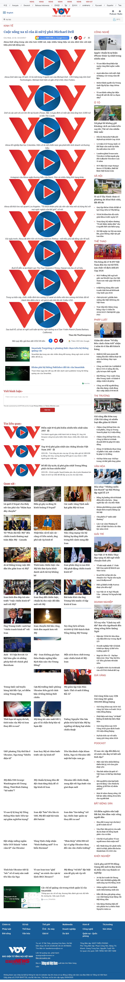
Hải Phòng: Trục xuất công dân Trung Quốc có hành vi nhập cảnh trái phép (108, 378)
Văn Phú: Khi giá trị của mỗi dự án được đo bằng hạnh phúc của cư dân (108, 831)
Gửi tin (47, 410)
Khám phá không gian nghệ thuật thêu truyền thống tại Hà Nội (109, 509)
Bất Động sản (103, 803)
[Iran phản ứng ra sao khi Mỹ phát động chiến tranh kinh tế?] (77, 555)
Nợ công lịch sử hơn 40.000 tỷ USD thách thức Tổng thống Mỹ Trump (77, 629)
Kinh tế (86, 924)
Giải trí (45, 933)
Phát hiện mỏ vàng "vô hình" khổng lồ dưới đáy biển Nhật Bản (109, 719)
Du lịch (65, 933)
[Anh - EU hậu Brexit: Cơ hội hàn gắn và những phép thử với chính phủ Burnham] (17, 644)
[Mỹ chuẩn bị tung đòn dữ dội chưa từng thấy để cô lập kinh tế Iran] (47, 770)
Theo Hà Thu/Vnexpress (80, 335)
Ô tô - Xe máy (48, 929)
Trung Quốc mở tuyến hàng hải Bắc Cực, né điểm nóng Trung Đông (17, 690)
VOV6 (79, 2)
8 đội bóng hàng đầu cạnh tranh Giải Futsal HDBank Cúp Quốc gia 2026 (108, 290)
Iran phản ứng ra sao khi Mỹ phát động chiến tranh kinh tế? (77, 568)
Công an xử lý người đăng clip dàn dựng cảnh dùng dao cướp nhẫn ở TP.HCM (108, 388)
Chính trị (6, 924)
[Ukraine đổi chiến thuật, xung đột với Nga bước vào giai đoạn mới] (77, 770)
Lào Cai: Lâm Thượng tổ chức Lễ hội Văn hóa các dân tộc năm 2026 (109, 526)
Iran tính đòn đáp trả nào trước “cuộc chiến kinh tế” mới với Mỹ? (17, 600)
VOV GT (89, 2)
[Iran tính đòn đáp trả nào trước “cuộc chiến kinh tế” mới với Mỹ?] (17, 587)
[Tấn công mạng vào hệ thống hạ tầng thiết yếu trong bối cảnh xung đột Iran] (77, 522)
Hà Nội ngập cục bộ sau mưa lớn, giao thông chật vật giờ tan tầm (109, 233)
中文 (5, 5)
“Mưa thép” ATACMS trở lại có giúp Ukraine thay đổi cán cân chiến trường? (77, 844)
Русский (98, 5)
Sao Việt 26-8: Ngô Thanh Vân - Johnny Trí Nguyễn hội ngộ (109, 594)
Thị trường (108, 924)
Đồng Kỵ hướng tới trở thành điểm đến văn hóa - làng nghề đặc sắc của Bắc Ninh (109, 500)
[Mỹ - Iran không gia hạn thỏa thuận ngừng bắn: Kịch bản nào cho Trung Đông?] (47, 644)
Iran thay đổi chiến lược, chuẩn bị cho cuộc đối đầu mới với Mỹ (47, 600)
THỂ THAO (100, 241)
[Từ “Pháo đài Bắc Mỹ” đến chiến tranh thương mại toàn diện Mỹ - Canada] (17, 522)
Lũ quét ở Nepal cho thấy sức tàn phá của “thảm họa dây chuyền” (17, 507)
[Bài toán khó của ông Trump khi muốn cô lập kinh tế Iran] (77, 587)
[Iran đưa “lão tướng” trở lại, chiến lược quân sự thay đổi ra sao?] (77, 802)
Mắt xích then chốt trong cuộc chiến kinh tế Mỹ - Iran (77, 658)
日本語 (57, 5)
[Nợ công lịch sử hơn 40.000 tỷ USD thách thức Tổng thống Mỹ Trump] (77, 615)
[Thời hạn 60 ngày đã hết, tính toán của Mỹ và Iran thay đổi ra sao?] (17, 709)
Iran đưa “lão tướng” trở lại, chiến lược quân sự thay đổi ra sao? (76, 815)
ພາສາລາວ (86, 5)
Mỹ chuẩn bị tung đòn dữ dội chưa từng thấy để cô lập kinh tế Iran (46, 783)
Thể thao (26, 929)
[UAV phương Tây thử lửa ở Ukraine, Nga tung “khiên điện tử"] (17, 741)
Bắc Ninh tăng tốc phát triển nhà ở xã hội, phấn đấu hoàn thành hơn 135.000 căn (109, 848)
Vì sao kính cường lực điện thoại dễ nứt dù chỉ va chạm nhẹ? (108, 95)
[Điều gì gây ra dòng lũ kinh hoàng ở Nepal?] (47, 494)
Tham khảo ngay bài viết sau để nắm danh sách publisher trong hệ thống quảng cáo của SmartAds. (59, 372)
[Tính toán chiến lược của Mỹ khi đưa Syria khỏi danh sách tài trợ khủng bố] (47, 555)
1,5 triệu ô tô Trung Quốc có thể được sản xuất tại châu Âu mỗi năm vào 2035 (108, 146)
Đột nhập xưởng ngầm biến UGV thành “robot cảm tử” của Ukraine (15, 844)
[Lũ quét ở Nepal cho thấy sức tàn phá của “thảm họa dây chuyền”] (17, 494)
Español (110, 5)
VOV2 (41, 2)
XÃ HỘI (98, 176)
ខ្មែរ (66, 5)
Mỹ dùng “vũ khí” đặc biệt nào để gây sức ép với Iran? (77, 873)
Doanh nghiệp (103, 602)
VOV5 (69, 2)
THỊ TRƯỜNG (102, 395)
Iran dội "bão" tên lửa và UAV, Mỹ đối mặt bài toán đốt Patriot (46, 815)
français (15, 5)
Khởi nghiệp (102, 856)
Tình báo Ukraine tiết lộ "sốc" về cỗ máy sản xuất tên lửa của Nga (16, 873)
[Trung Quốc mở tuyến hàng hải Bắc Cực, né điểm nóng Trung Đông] (17, 676)
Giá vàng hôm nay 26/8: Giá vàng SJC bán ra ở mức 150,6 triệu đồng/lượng (109, 709)
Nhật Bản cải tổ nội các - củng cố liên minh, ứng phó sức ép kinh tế (46, 536)
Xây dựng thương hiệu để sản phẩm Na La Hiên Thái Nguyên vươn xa (108, 906)
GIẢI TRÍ (99, 534)
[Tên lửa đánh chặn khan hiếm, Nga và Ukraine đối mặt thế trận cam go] (77, 741)
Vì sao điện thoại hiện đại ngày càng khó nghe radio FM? (108, 66)
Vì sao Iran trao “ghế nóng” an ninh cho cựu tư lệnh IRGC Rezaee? (47, 873)
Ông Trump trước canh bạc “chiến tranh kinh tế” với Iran (17, 629)
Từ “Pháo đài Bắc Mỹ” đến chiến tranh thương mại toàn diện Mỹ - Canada (17, 536)
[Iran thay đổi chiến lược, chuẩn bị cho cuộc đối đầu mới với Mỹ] (47, 587)
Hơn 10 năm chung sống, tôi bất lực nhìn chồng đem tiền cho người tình (109, 796)
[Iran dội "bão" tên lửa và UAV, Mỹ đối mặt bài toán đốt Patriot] (47, 802)
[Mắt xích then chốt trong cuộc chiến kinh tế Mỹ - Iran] (77, 644)
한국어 (74, 5)
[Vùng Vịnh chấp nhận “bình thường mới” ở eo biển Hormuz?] (47, 830)
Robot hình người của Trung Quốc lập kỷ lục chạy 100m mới (109, 85)
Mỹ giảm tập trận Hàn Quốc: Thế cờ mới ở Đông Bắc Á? (76, 690)
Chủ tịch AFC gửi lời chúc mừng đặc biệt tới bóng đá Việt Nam (108, 300)
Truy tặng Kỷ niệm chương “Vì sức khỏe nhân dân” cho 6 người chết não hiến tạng (108, 224)
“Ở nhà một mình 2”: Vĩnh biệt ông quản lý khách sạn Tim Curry (108, 568)
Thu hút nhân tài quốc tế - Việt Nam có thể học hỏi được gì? (109, 774)
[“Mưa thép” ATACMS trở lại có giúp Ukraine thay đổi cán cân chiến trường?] (77, 830)
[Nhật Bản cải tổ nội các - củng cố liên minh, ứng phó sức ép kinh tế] (47, 522)
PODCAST (100, 743)
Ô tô (97, 102)
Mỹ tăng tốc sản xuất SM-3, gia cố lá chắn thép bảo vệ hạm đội (47, 722)
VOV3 (50, 2)
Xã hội (25, 924)
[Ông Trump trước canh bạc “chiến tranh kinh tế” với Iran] (17, 615)
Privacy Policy (38, 406)
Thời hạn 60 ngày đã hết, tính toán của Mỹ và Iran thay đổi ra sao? (16, 722)
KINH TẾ (8, 25)
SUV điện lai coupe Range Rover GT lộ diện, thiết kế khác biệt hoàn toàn (108, 168)
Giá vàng (100, 675)
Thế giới (46, 924)
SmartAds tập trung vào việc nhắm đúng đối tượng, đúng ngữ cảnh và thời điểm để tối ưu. (60, 355)
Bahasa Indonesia (42, 5)
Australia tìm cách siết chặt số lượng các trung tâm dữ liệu (108, 75)
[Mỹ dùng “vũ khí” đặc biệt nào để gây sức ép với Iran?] (77, 859)
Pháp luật (6, 929)
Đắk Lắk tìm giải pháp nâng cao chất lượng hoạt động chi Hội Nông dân (109, 897)
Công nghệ (88, 929)
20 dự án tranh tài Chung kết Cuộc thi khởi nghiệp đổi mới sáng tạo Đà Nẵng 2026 (108, 880)
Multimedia (67, 924)
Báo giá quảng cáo (43, 958)
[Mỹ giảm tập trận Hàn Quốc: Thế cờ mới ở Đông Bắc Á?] (77, 676)
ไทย (119, 5)
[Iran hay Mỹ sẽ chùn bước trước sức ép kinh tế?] (47, 741)
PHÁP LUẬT (100, 319)
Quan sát (9, 483)
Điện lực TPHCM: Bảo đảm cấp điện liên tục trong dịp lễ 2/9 (109, 638)
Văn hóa (26, 933)
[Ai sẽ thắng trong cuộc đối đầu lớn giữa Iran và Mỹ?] (17, 555)
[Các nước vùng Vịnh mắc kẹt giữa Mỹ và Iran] (77, 494)
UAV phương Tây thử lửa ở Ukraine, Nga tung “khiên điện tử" (17, 755)
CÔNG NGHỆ (101, 32)
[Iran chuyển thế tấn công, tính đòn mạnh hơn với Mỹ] (47, 615)
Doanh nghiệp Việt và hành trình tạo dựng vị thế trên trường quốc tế (108, 648)
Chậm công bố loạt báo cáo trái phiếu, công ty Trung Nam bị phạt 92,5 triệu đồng (109, 429)
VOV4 (60, 2)
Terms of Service (51, 406)
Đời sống (6, 933)
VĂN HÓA (99, 466)
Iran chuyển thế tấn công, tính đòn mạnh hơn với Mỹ (47, 629)
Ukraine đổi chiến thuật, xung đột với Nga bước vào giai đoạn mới (77, 783)
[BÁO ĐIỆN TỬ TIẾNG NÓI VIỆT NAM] (61, 13)
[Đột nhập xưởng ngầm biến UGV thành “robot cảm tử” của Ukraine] (17, 830)
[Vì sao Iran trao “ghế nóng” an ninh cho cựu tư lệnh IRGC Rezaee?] (47, 859)
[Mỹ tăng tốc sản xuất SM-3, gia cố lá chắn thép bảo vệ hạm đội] (47, 709)
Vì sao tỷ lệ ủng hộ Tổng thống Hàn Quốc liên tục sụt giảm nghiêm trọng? (16, 815)
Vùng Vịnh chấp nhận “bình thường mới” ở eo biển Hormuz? (46, 844)
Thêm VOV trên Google (80, 341)
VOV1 (32, 2)
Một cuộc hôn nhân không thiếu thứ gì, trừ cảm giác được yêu (108, 764)
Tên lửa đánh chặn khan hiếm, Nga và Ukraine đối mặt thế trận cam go (77, 755)
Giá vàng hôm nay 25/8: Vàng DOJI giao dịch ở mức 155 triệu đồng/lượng (108, 728)
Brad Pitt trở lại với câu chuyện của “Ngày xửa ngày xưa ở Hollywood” (109, 577)
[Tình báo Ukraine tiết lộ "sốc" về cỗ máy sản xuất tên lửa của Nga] (17, 859)
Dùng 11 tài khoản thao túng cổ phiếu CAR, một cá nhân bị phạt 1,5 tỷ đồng (109, 451)
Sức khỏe (107, 929)
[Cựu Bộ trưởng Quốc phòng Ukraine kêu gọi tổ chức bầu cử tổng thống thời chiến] (47, 676)
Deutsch (27, 5)
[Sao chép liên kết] (84, 38)
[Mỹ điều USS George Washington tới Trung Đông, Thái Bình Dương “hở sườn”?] (17, 770)
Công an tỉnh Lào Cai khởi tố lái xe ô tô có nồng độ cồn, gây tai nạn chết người (109, 369)
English (10, 13)
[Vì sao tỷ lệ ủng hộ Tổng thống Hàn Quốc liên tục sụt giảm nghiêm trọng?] (17, 802)
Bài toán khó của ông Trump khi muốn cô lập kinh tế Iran (76, 600)
